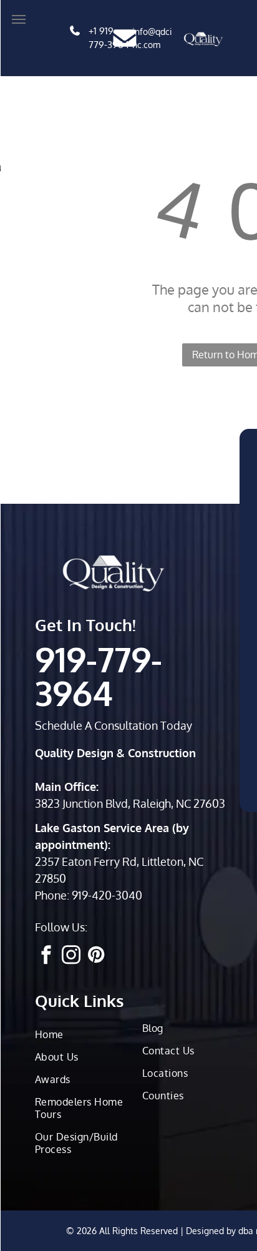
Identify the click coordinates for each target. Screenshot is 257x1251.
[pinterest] (96, 956)
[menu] (18, 19)
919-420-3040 (107, 895)
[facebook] (46, 956)
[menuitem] (85, 1034)
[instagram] (71, 956)
